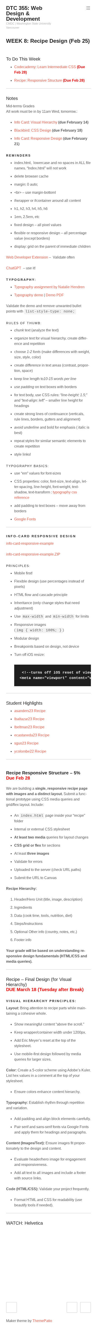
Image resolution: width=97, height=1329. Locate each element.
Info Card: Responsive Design (38, 138)
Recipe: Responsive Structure (38, 80)
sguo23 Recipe (26, 743)
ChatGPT (13, 268)
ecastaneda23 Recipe (31, 735)
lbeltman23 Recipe (29, 727)
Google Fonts (25, 519)
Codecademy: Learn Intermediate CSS (45, 67)
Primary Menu (88, 8)
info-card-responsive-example (30, 543)
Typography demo (28, 295)
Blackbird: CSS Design (32, 130)
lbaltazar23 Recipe (29, 719)
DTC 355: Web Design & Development (24, 13)
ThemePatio (42, 1321)
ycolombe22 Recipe (30, 751)
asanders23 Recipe (30, 711)
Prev (76, 1307)
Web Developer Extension (27, 257)
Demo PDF (55, 295)
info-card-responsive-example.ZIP (33, 554)
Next (89, 1307)
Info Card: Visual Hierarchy (35, 122)
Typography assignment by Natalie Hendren (49, 287)
